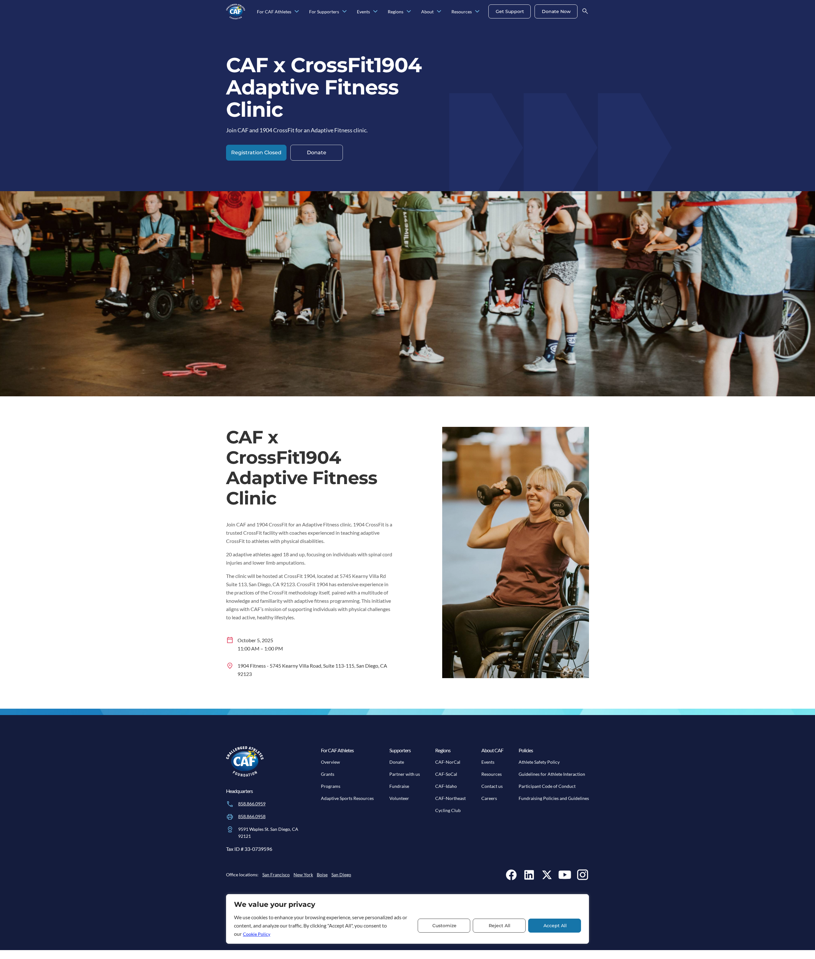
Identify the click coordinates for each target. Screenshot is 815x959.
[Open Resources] (477, 11)
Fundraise (399, 786)
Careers (489, 798)
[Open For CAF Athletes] (296, 11)
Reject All (499, 925)
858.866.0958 (252, 816)
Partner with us (404, 774)
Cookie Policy (256, 934)
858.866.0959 (252, 803)
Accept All (555, 925)
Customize (444, 925)
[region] (407, 919)
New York (303, 874)
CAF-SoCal (446, 774)
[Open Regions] (409, 11)
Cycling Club (448, 810)
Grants (327, 774)
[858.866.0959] (230, 804)
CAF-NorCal (447, 762)
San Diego (341, 874)
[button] (256, 153)
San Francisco (276, 874)
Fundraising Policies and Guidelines (554, 798)
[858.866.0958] (230, 817)
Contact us (492, 786)
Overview (330, 762)
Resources (491, 774)
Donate (396, 762)
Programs (330, 786)
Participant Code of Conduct (547, 786)
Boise (322, 874)
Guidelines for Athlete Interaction (552, 774)
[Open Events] (375, 11)
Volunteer (399, 798)
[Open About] (439, 11)
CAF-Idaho (446, 786)
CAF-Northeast (450, 798)
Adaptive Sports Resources (347, 798)
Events (487, 762)
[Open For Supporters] (344, 11)
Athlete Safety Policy (539, 762)
